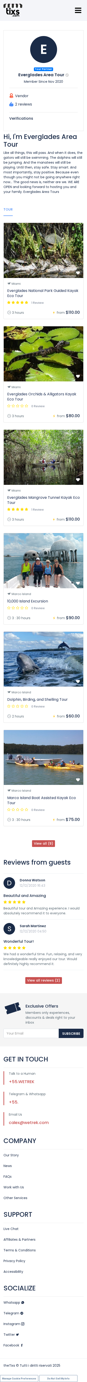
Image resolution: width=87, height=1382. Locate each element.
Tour (8, 209)
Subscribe (71, 1033)
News (7, 1166)
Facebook (11, 1345)
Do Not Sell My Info (58, 1378)
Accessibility (13, 1271)
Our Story (11, 1155)
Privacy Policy (14, 1261)
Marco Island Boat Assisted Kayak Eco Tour (41, 800)
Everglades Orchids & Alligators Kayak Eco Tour (41, 396)
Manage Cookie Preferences (19, 1378)
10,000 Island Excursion (27, 601)
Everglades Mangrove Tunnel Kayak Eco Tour (43, 500)
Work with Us (13, 1187)
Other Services (15, 1198)
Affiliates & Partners (19, 1239)
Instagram (12, 1324)
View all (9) (43, 843)
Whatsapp (12, 1302)
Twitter (9, 1334)
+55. (13, 1102)
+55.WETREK (21, 1081)
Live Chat (11, 1229)
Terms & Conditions (19, 1250)
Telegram (11, 1313)
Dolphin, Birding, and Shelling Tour (37, 699)
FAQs (7, 1176)
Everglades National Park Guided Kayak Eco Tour (42, 293)
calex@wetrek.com (29, 1122)
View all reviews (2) (43, 980)
